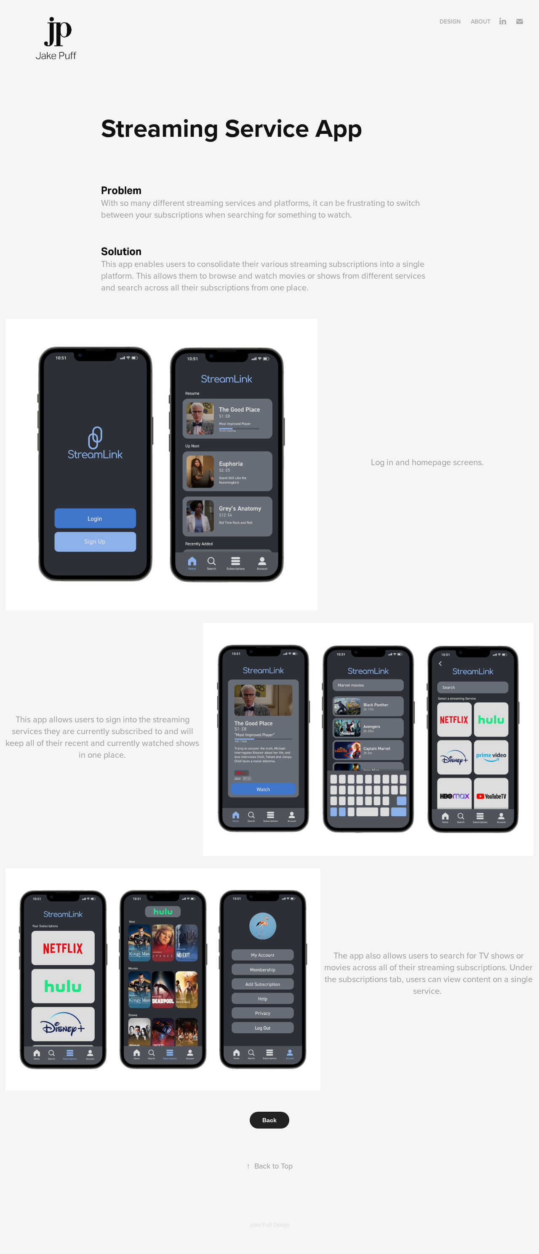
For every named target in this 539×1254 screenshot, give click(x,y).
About (481, 21)
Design (450, 21)
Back (269, 1120)
